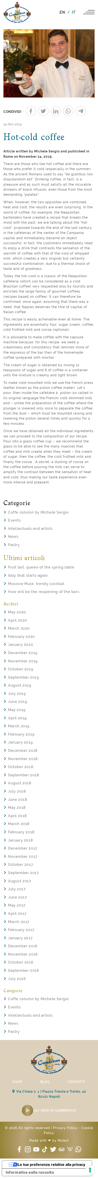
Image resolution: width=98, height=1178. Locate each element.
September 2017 (23, 873)
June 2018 (17, 799)
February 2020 (21, 636)
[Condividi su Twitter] (43, 111)
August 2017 (19, 881)
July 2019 (17, 693)
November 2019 (23, 661)
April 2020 (17, 620)
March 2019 (18, 726)
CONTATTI (76, 1082)
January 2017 (20, 938)
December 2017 (22, 848)
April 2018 (17, 816)
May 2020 (17, 612)
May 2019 (17, 710)
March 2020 (19, 628)
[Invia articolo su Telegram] (81, 111)
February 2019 (21, 734)
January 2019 (20, 742)
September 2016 (23, 970)
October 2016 (20, 962)
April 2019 (17, 718)
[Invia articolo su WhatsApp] (68, 111)
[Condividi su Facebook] (31, 111)
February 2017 (21, 930)
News (13, 536)
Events (14, 520)
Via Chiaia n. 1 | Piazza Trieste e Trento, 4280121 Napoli (50, 1094)
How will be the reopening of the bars (43, 592)
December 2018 (23, 750)
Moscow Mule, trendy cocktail (36, 584)
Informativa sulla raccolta (30, 1172)
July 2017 (17, 889)
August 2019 (19, 685)
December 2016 (23, 946)
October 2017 (20, 864)
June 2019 (17, 701)
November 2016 (23, 954)
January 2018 (20, 840)
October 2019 (20, 669)
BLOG (45, 1082)
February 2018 (21, 832)
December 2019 (22, 653)
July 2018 (17, 791)
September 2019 (23, 677)
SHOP (17, 1082)
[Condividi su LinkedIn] (56, 111)
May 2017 (17, 905)
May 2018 (17, 807)
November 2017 (23, 856)
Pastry (14, 545)
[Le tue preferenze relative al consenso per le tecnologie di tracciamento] (90, 1170)
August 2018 (19, 783)
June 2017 (17, 897)
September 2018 (23, 775)
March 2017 (18, 922)
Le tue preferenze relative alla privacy (51, 1164)
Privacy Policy (65, 1128)
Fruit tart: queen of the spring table (41, 567)
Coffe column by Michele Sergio (38, 512)
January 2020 (20, 644)
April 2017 (17, 913)
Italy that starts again (28, 575)
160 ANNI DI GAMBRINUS (54, 1110)
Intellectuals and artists (30, 528)
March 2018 (19, 824)
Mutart (63, 1140)
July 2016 (17, 979)
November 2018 (23, 759)
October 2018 (20, 767)
